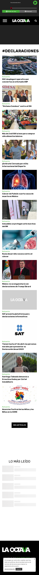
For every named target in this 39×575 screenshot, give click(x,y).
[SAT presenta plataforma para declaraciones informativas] (19, 300)
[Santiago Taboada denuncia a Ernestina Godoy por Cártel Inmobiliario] (19, 362)
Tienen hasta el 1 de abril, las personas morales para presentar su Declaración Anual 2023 (19, 346)
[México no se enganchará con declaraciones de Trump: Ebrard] (19, 270)
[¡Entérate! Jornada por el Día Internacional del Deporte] (19, 149)
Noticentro (6, 77)
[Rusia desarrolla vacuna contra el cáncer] (19, 240)
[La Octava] (21, 21)
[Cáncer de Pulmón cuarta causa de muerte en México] (19, 179)
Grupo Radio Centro (23, 558)
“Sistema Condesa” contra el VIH (17, 106)
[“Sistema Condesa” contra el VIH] (17, 93)
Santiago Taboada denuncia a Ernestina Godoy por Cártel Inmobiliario (15, 379)
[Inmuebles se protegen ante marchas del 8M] (19, 210)
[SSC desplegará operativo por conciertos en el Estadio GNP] (19, 65)
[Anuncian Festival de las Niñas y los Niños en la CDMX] (19, 395)
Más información (10, 569)
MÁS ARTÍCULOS (19, 425)
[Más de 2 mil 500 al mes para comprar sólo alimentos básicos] (19, 119)
